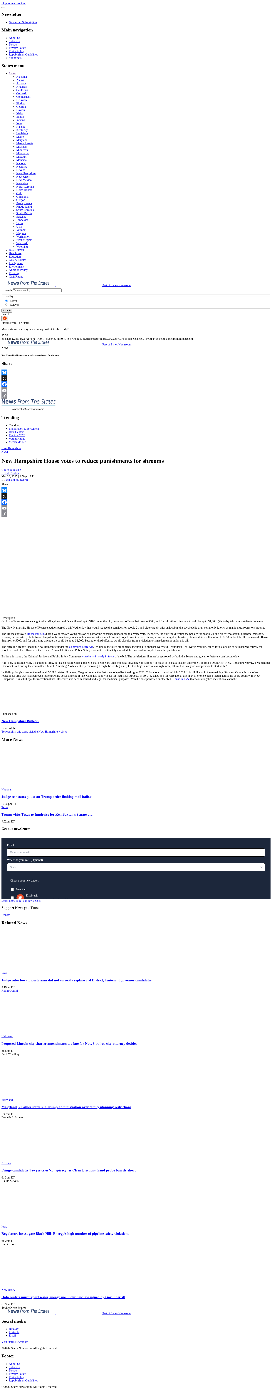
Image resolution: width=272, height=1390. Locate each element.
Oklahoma (22, 196)
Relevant (15, 304)
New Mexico (24, 180)
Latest (13, 301)
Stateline (21, 216)
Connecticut (23, 96)
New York (22, 183)
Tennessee (22, 219)
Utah (19, 226)
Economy (14, 273)
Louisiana (22, 133)
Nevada (20, 170)
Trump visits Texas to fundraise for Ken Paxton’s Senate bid (47, 814)
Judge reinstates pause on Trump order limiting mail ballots (46, 797)
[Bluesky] (136, 372)
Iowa (19, 123)
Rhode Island (24, 206)
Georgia (21, 106)
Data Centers (16, 432)
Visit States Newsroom (14, 1341)
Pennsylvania (24, 203)
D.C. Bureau (16, 249)
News (4, 451)
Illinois (20, 116)
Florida (20, 103)
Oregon (20, 200)
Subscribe (14, 41)
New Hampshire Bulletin (20, 721)
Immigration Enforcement (24, 428)
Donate (13, 44)
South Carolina (25, 209)
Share (4, 484)
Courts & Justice (11, 469)
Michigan (21, 146)
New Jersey (23, 176)
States (12, 73)
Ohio (19, 193)
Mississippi (22, 153)
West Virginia (24, 239)
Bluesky (14, 1328)
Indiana (20, 120)
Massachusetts (24, 143)
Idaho (19, 113)
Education (15, 256)
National (21, 163)
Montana (21, 160)
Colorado (21, 93)
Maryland (22, 140)
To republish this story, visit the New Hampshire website (34, 731)
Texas (19, 223)
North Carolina (25, 186)
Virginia (21, 233)
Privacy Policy (17, 47)
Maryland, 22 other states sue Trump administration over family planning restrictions (66, 1107)
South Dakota (24, 213)
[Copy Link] (136, 396)
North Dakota (24, 190)
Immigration (16, 263)
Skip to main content (13, 3)
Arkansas (21, 86)
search (8, 290)
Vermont (21, 229)
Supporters (15, 57)
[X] (136, 378)
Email (12, 1335)
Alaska (20, 80)
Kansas (20, 126)
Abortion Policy (18, 269)
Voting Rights (17, 438)
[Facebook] (136, 384)
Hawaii (20, 110)
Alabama (21, 76)
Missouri (21, 156)
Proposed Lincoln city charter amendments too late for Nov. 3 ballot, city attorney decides (69, 1043)
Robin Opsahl (9, 990)
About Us (14, 37)
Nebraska (21, 166)
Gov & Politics (17, 259)
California (22, 90)
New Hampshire (26, 173)
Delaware (22, 100)
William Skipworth (17, 479)
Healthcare (15, 253)
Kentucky (22, 130)
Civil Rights (16, 276)
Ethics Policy (16, 51)
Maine (20, 136)
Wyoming (22, 246)
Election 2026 (17, 435)
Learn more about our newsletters (21, 900)
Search (7, 310)
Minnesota (22, 150)
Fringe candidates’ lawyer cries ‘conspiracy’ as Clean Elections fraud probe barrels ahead (69, 1170)
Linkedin (14, 1332)
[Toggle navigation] (2, 7)
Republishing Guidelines (23, 54)
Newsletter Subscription (23, 22)
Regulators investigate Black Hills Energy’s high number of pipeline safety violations (65, 1233)
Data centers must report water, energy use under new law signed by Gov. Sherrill (63, 1297)
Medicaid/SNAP (18, 442)
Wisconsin (22, 243)
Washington (23, 236)
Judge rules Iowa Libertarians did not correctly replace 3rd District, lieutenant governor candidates (76, 980)
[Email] (136, 390)
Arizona (21, 83)
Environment (16, 266)
